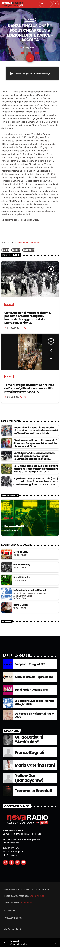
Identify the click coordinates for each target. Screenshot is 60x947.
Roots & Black (20, 605)
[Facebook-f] (11, 862)
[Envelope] (23, 862)
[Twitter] (17, 862)
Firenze (16, 250)
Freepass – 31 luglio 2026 (30, 664)
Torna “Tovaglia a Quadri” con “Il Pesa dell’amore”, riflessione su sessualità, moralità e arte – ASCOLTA (29, 388)
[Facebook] (21, 929)
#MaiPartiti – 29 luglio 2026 (31, 690)
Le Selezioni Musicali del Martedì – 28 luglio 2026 (36, 702)
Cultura (30, 19)
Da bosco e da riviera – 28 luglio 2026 (34, 715)
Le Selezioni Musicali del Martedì (29, 590)
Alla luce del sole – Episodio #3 (34, 677)
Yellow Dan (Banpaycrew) (29, 778)
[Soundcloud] (13, 929)
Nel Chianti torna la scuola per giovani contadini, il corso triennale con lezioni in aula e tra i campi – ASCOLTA (35, 469)
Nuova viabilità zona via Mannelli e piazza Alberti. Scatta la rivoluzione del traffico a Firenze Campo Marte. (35, 430)
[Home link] (12, 4)
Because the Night (16, 526)
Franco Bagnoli (29, 752)
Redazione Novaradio (27, 242)
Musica (8, 518)
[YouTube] (5, 929)
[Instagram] (5, 862)
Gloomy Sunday (21, 564)
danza (6, 250)
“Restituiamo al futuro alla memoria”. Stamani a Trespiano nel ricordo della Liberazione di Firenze (35, 443)
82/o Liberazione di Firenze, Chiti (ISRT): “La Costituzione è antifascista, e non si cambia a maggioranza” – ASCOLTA (35, 481)
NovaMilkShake (21, 577)
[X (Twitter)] (9, 929)
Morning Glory (20, 552)
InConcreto (25, 902)
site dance (29, 250)
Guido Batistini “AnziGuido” (29, 739)
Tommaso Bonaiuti (33, 791)
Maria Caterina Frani (35, 765)
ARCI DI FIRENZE (37, 896)
